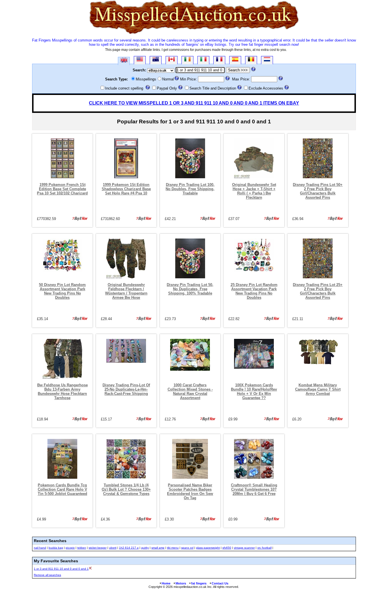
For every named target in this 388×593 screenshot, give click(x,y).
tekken (81, 547)
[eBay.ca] (172, 60)
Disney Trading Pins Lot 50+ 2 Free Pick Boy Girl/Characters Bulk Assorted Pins (318, 191)
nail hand (40, 547)
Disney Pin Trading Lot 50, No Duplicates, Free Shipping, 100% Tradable (190, 289)
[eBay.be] (251, 60)
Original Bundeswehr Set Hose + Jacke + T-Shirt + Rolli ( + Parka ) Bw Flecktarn (254, 191)
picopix (70, 547)
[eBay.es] (235, 60)
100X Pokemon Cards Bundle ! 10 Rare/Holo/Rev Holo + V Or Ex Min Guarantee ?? (254, 391)
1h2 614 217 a (129, 547)
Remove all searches (47, 575)
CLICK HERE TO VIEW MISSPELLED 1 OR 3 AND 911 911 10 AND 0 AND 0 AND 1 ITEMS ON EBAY (194, 103)
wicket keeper (98, 547)
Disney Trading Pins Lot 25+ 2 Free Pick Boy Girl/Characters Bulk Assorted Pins (318, 291)
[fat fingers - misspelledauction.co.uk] (194, 34)
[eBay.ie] (187, 60)
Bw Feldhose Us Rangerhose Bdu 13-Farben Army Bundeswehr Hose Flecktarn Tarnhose (62, 391)
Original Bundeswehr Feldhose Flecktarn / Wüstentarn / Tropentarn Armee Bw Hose (126, 291)
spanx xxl (187, 547)
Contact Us (220, 583)
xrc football (264, 547)
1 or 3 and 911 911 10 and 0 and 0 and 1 (61, 568)
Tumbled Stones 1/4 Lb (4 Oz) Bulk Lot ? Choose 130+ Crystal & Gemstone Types (126, 489)
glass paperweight (208, 547)
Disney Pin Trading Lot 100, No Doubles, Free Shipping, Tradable (190, 189)
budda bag (56, 547)
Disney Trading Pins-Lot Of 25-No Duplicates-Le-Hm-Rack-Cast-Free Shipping (126, 389)
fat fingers (198, 583)
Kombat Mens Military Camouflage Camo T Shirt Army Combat (318, 389)
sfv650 (226, 547)
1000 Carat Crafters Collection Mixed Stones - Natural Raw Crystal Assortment (190, 391)
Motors (181, 583)
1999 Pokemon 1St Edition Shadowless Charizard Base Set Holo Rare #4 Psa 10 (126, 189)
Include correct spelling (124, 88)
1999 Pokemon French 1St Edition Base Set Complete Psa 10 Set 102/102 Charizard (62, 189)
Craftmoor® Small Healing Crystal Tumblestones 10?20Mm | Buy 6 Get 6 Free (254, 489)
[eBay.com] (140, 60)
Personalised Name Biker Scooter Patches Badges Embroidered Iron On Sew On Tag (190, 491)
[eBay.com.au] (156, 60)
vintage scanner (244, 547)
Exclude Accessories (266, 88)
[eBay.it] (203, 60)
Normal (168, 79)
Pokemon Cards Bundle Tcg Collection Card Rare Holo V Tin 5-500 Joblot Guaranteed (62, 489)
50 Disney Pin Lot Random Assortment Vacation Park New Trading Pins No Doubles (62, 291)
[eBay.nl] (267, 60)
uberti (112, 547)
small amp (157, 547)
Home (166, 583)
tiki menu (173, 547)
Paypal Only (167, 88)
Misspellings (146, 79)
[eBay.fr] (219, 60)
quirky (145, 547)
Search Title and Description (212, 88)
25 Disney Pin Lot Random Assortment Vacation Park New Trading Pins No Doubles (254, 291)
